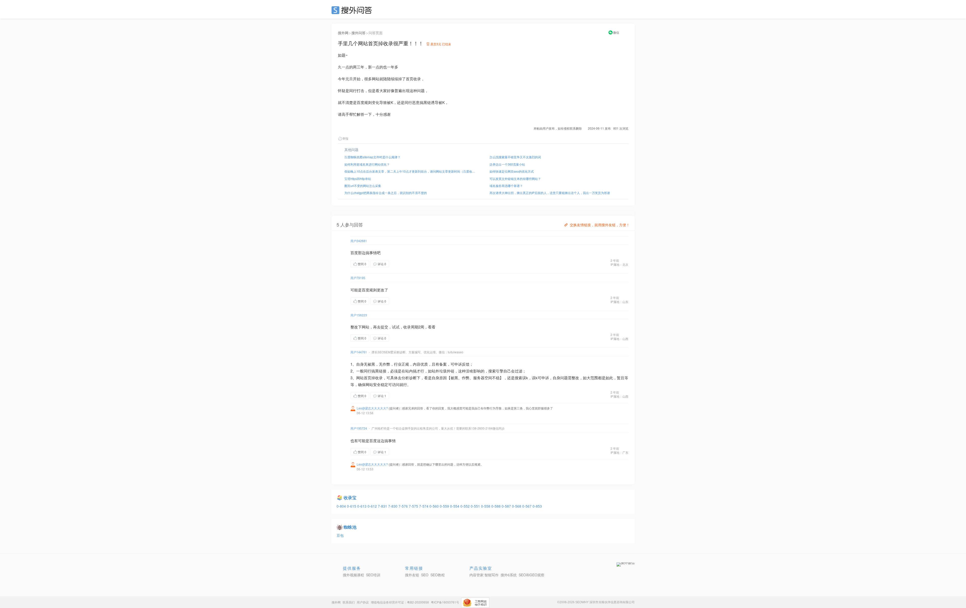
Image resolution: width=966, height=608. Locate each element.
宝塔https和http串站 (357, 178)
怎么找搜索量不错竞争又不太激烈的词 (515, 157)
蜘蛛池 (350, 527)
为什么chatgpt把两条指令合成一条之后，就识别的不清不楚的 (385, 193)
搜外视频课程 (353, 574)
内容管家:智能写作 (484, 574)
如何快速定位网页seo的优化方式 (512, 171)
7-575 (414, 506)
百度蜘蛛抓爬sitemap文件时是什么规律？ (372, 157)
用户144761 (358, 352)
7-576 (403, 506)
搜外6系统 (509, 574)
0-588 (496, 506)
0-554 (455, 506)
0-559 (445, 506)
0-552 (465, 506)
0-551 (476, 506)
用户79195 (357, 278)
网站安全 (373, 384)
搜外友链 (412, 574)
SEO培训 (373, 574)
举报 (345, 138)
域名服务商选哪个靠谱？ (506, 185)
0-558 (486, 506)
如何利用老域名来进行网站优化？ (367, 164)
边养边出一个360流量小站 (507, 164)
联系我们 (349, 602)
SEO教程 (437, 574)
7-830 (393, 506)
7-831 (383, 506)
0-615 (352, 506)
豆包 (340, 535)
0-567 (527, 506)
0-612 (373, 506)
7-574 (424, 506)
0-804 (342, 506)
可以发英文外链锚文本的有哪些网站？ (515, 178)
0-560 (434, 506)
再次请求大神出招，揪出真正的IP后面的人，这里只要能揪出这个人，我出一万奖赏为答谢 (550, 193)
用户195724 (358, 428)
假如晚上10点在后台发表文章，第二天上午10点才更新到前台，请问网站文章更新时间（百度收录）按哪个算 (410, 171)
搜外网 (343, 32)
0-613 (362, 506)
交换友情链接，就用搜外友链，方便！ (600, 224)
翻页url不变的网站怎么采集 (362, 185)
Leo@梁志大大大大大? (372, 408)
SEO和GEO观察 (531, 574)
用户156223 (358, 315)
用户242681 (358, 241)
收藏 (399, 263)
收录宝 (350, 498)
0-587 (507, 506)
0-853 (537, 506)
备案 (443, 364)
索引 (496, 370)
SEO (353, 10)
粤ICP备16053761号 (445, 602)
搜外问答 (358, 32)
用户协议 (363, 602)
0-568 (517, 506)
